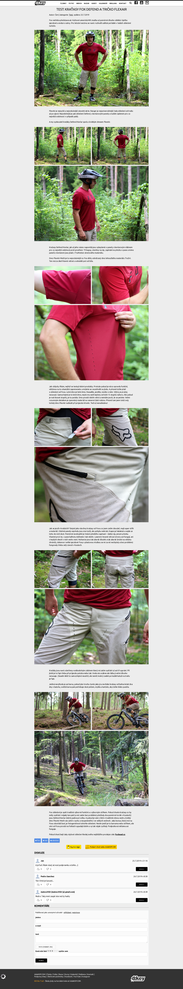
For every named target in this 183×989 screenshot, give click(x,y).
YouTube (77, 977)
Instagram (86, 977)
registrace (76, 912)
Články (63, 3)
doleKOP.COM (39, 974)
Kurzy (94, 3)
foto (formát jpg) (46, 947)
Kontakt (122, 3)
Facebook (68, 977)
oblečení (55, 840)
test (46, 840)
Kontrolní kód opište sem (51, 951)
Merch (79, 3)
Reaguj (141, 869)
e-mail (38, 926)
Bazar (86, 3)
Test (71, 15)
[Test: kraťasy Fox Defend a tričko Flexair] (91, 68)
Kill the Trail (39, 981)
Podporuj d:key (40, 977)
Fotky (71, 3)
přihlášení (67, 912)
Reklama (113, 3)
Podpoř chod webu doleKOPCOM (103, 847)
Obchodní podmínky (55, 977)
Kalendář (103, 3)
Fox (38, 840)
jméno (38, 917)
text (37, 934)
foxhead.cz (120, 834)
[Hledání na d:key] (130, 3)
